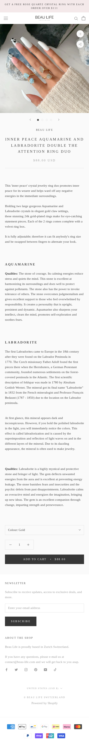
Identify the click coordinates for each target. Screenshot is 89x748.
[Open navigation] (6, 18)
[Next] (58, 120)
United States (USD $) (43, 688)
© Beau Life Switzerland (44, 697)
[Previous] (30, 120)
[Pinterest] (35, 669)
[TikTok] (55, 669)
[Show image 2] (42, 120)
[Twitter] (16, 669)
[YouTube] (45, 669)
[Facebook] (6, 669)
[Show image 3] (47, 120)
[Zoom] (80, 33)
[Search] (76, 18)
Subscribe (20, 621)
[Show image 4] (51, 120)
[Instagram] (26, 669)
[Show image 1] (38, 120)
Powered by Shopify (44, 703)
